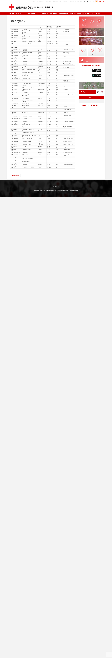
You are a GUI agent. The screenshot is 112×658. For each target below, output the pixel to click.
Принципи (44, 13)
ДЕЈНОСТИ (53, 13)
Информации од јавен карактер (53, 1)
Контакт (65, 1)
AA (61, 191)
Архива (33, 1)
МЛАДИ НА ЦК (63, 13)
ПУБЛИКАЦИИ (95, 13)
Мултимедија (40, 1)
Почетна (11, 13)
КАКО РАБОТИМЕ (33, 13)
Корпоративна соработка (79, 13)
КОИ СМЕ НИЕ (20, 13)
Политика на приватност (76, 1)
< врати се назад (15, 175)
